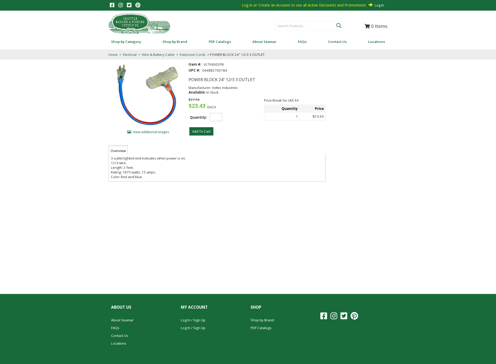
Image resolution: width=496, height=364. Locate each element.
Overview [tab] (118, 150)
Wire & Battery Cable (158, 54)
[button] (338, 24)
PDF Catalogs (261, 327)
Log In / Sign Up (193, 320)
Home (113, 54)
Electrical (129, 54)
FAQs (115, 327)
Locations (118, 343)
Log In (379, 5)
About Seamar (122, 320)
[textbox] (302, 26)
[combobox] (305, 26)
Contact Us (119, 335)
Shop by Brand (262, 320)
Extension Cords (192, 54)
